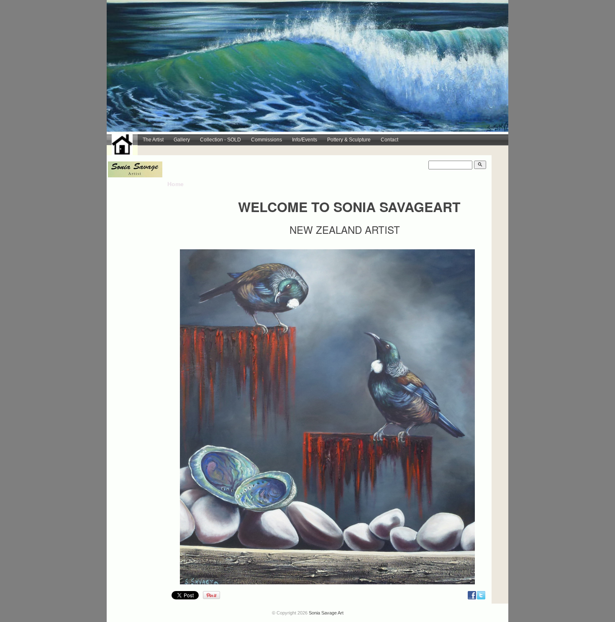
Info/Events (304, 140)
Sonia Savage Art (326, 612)
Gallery (182, 140)
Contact (389, 140)
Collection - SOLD (220, 140)
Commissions (266, 140)
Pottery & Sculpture (349, 140)
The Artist (153, 140)
